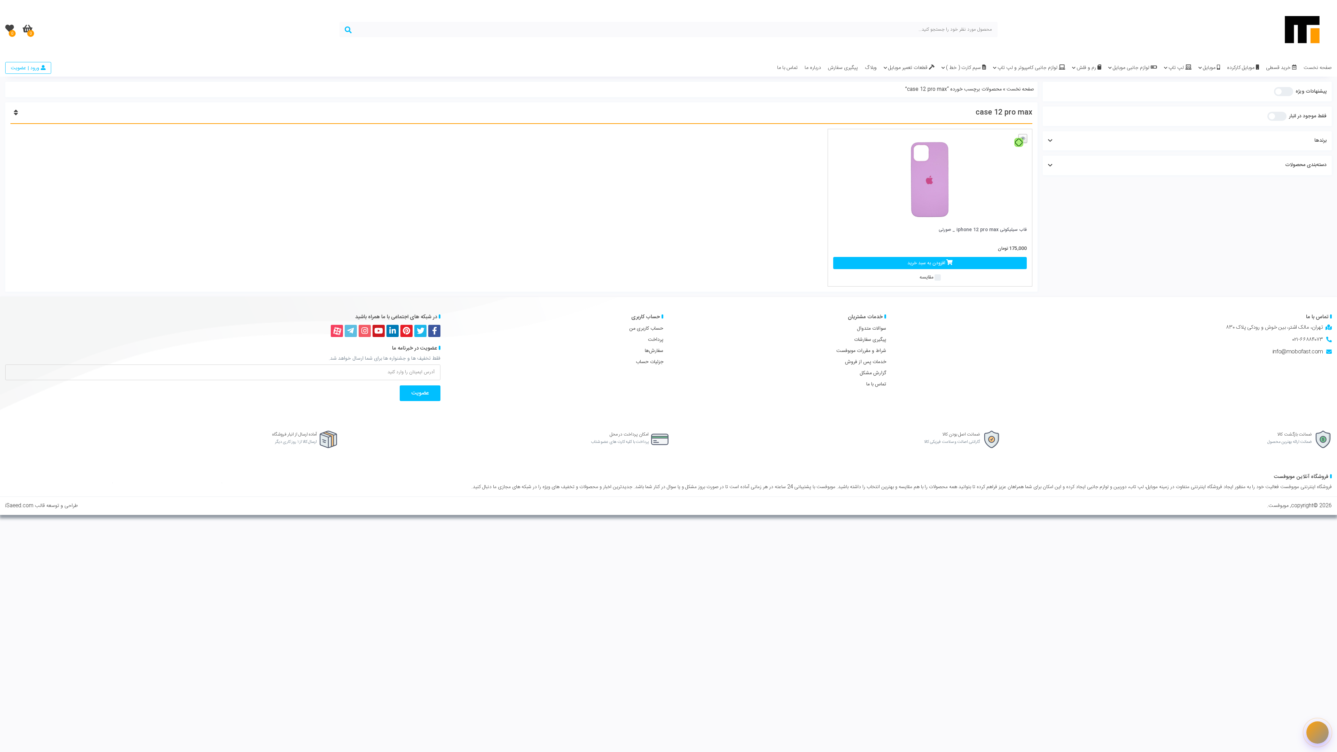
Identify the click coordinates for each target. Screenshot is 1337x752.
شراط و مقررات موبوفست (861, 351)
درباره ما (813, 68)
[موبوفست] (1302, 29)
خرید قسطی (1279, 68)
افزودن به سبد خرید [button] (926, 263)
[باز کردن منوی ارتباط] (1317, 732)
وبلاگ (871, 68)
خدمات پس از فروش (865, 362)
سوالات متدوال (871, 328)
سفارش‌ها (654, 351)
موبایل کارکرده (1241, 68)
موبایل (1210, 68)
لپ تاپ (1176, 68)
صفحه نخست (1318, 68)
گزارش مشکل (873, 373)
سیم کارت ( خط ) (964, 68)
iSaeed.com (19, 506)
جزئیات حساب (649, 362)
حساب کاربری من (646, 328)
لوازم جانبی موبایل (1132, 68)
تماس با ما (787, 68)
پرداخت (655, 340)
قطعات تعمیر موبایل (908, 68)
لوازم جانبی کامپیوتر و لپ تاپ (1028, 68)
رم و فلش (1087, 68)
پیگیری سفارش (843, 68)
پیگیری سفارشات (870, 340)
